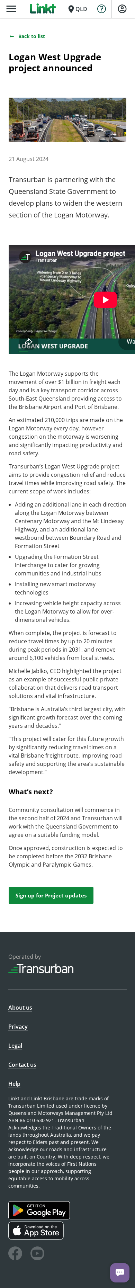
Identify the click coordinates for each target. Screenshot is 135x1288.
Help (14, 1084)
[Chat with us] (119, 1272)
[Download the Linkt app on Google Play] (40, 1217)
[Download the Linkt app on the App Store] (36, 1238)
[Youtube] (37, 1254)
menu (11, 8)
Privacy (18, 1026)
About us (20, 1007)
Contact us (22, 1064)
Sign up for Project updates (51, 895)
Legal (15, 1045)
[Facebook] (15, 1254)
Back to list (31, 36)
